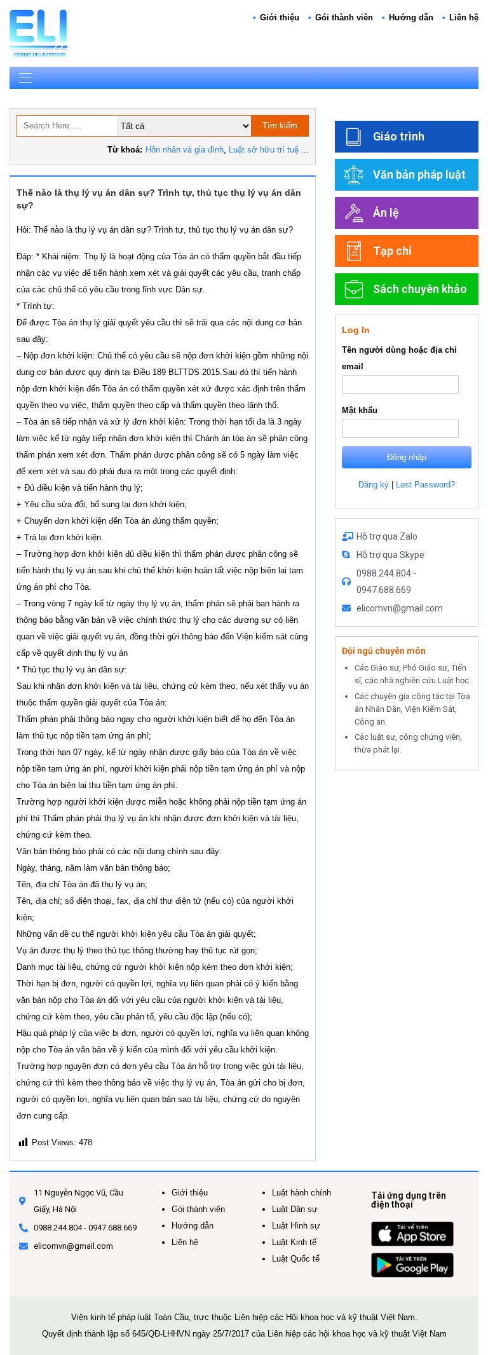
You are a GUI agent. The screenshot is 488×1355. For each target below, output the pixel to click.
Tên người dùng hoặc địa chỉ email (399, 358)
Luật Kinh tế (294, 1242)
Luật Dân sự (295, 1209)
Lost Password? (425, 484)
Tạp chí (392, 250)
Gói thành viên (344, 17)
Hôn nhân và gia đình (185, 149)
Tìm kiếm (279, 125)
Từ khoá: (124, 149)
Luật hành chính (301, 1192)
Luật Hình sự (296, 1225)
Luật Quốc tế (296, 1258)
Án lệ (386, 212)
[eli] (39, 32)
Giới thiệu (279, 17)
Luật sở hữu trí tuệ (264, 149)
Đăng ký (373, 484)
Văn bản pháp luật (419, 174)
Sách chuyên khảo (420, 289)
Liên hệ (463, 17)
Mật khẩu (359, 410)
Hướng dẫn (411, 17)
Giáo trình (398, 136)
